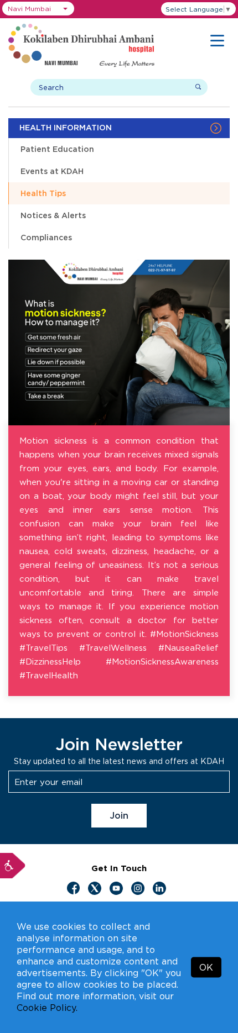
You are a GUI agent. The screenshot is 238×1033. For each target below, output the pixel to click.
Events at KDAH (52, 171)
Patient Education (57, 149)
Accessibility (12, 865)
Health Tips (43, 193)
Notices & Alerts (53, 215)
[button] (38, 8)
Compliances (46, 237)
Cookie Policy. (47, 1008)
